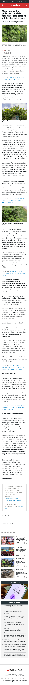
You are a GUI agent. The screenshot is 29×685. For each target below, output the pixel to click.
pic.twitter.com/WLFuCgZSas (13, 500)
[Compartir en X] (26, 543)
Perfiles (13, 1)
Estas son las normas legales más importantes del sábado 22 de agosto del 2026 (14, 624)
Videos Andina (8, 532)
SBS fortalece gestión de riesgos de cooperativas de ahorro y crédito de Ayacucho (12, 630)
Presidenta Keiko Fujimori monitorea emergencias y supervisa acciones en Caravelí (21, 561)
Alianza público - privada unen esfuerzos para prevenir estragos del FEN (21, 572)
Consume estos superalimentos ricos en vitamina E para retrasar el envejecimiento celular (13, 367)
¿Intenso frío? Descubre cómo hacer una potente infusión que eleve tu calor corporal (13, 200)
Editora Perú (4, 678)
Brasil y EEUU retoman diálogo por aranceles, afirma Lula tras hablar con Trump (21, 550)
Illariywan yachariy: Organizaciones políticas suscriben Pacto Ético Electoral (21, 538)
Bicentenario (6, 1)
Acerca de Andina (12, 678)
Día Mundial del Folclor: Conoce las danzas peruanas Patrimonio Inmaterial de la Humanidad (14, 611)
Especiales (19, 1)
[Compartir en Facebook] (24, 543)
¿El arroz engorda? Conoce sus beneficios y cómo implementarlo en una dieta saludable (14, 407)
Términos (20, 678)
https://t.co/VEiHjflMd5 (11, 498)
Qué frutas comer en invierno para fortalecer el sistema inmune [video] (14, 273)
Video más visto (14, 582)
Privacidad (25, 678)
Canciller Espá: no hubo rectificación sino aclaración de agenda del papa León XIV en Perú (14, 618)
